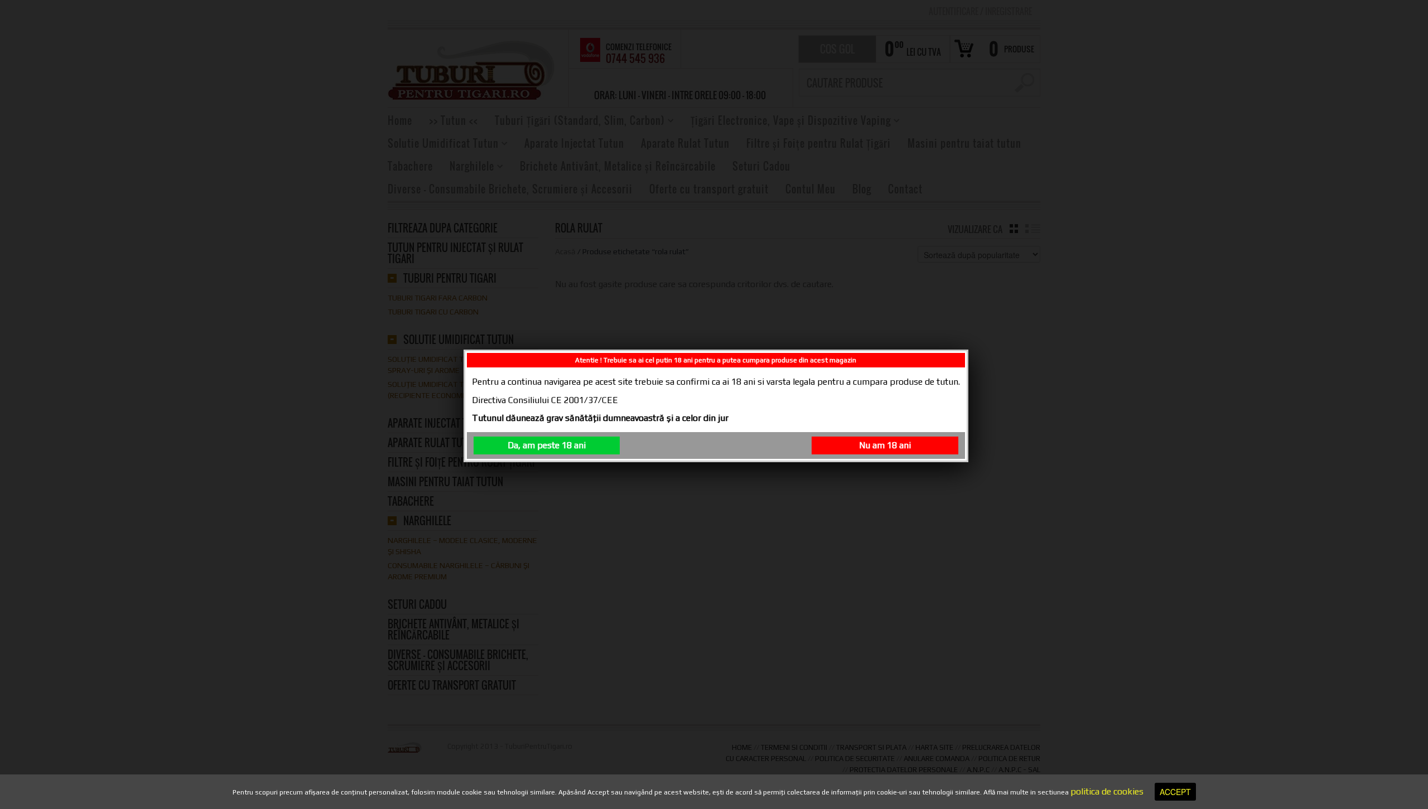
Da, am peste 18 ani (547, 445)
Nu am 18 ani (885, 445)
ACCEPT (1175, 791)
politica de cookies (1107, 791)
